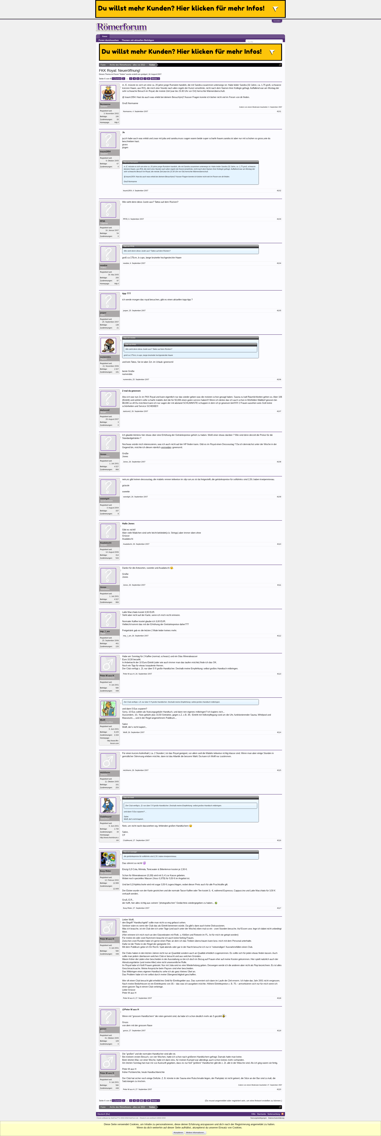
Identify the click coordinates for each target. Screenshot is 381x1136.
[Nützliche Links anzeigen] (280, 65)
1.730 (116, 829)
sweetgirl (104, 498)
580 (117, 688)
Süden (122, 74)
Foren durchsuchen (109, 40)
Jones (103, 454)
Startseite (261, 1114)
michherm (105, 772)
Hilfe (253, 1114)
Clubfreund (105, 816)
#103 (279, 219)
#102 (279, 191)
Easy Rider (105, 871)
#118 (279, 998)
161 (117, 785)
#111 (279, 585)
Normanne (105, 104)
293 (117, 278)
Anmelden (277, 21)
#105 (279, 311)
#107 (279, 411)
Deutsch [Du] (103, 1114)
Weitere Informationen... (195, 1133)
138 (117, 325)
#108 (279, 462)
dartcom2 (105, 410)
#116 (279, 840)
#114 (279, 732)
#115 (279, 770)
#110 (279, 544)
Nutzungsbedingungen (258, 1118)
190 (117, 116)
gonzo (103, 1029)
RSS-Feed (282, 1114)
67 (118, 164)
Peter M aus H (107, 675)
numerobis (105, 357)
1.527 (116, 369)
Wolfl (102, 720)
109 (117, 1041)
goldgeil (144, 74)
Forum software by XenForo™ (117, 1118)
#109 (279, 497)
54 (118, 233)
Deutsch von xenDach (152, 1118)
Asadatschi (105, 543)
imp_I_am (105, 631)
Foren (104, 36)
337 (117, 511)
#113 (279, 674)
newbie (103, 265)
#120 (279, 1089)
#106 (279, 379)
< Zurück (117, 78)
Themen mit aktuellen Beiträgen (138, 40)
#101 (279, 111)
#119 (279, 1031)
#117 (279, 908)
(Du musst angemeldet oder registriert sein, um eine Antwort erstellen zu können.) (243, 1100)
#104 (279, 263)
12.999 (116, 883)
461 (117, 643)
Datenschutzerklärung (276, 1118)
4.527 (116, 467)
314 (117, 555)
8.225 (116, 732)
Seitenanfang (273, 1114)
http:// (116, 122)
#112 (279, 636)
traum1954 (105, 151)
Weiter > (155, 78)
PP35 (102, 221)
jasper (103, 312)
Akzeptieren (178, 1133)
